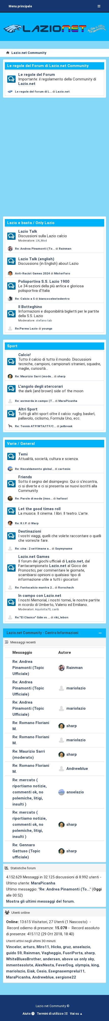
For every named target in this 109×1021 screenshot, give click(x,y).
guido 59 (14, 953)
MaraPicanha (67, 401)
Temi (23, 454)
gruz (67, 947)
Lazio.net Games (33, 556)
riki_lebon (61, 617)
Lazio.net (26, 83)
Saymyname (63, 548)
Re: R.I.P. (21, 523)
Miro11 (43, 947)
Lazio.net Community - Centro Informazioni (42, 633)
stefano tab (44, 320)
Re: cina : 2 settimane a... (33, 548)
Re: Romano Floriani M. (30, 726)
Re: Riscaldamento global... (34, 469)
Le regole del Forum (36, 74)
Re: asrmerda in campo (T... (34, 401)
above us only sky (78, 959)
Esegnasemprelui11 (66, 971)
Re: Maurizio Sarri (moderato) (28, 754)
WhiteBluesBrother (23, 959)
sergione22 (66, 977)
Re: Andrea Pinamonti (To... (35, 248)
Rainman (65, 248)
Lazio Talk (27, 231)
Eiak (31, 971)
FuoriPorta (73, 953)
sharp (61, 376)
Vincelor (13, 947)
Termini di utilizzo (50, 1013)
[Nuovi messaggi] (11, 79)
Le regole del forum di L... (33, 91)
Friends (25, 477)
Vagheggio (51, 953)
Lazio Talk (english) (36, 259)
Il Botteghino (30, 307)
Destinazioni (29, 531)
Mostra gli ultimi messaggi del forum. (40, 901)
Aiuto (27, 1013)
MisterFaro (62, 273)
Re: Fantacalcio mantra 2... (34, 587)
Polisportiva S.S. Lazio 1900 (43, 281)
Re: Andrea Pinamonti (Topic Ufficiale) (28, 667)
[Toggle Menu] (99, 6)
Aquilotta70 (42, 609)
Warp (35, 523)
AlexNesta (44, 965)
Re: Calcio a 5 (25, 298)
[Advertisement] (54, 157)
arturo (29, 947)
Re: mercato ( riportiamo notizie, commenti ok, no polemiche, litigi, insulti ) (29, 792)
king (95, 965)
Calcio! (24, 355)
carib (55, 609)
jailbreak (66, 426)
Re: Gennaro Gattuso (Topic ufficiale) (26, 851)
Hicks (56, 947)
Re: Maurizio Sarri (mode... (34, 376)
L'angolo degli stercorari (40, 386)
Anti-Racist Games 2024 (32, 273)
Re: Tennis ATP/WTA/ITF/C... (35, 426)
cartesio (64, 469)
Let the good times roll (39, 509)
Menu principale (20, 6)
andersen (51, 959)
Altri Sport (28, 409)
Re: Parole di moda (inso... (33, 498)
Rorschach (66, 587)
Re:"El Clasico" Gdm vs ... (32, 617)
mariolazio (76, 688)
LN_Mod (41, 240)
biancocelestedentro (54, 298)
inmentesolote (19, 965)
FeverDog (64, 965)
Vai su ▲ (76, 1013)
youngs (47, 328)
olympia (82, 965)
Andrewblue (77, 768)
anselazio (75, 792)
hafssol (62, 498)
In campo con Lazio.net (39, 595)
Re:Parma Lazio (27, 328)
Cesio (42, 971)
